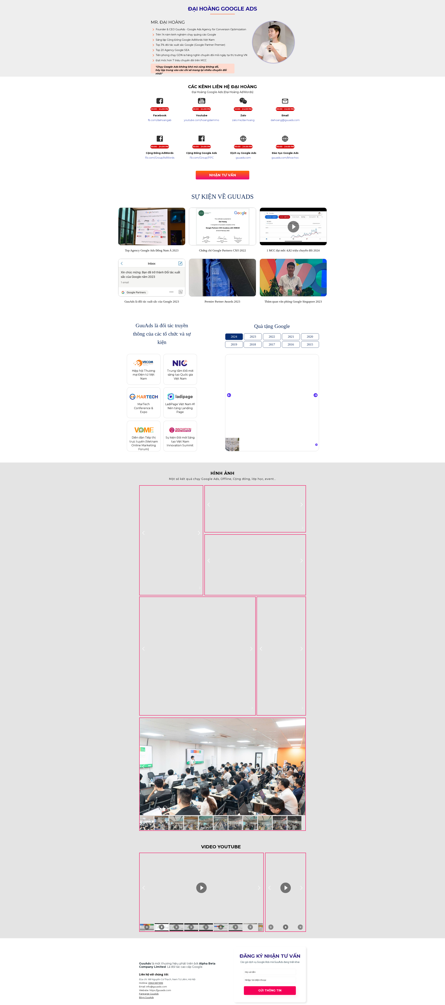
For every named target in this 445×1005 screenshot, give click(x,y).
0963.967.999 (155, 983)
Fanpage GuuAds (149, 993)
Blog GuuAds (146, 997)
